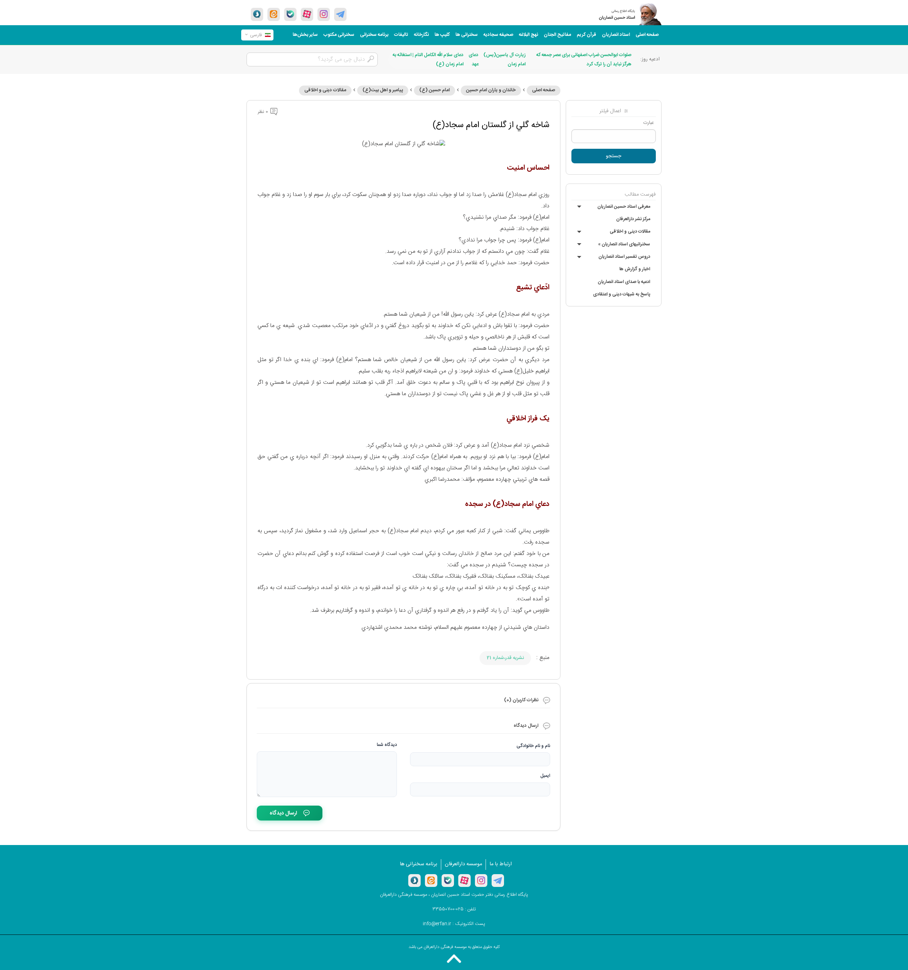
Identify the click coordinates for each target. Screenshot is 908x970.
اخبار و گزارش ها (634, 269)
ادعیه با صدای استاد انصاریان (624, 282)
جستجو (613, 156)
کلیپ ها (442, 35)
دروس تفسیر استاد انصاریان (624, 257)
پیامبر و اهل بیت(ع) (382, 90)
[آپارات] (307, 14)
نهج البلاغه (528, 35)
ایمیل (545, 776)
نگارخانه (421, 35)
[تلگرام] (340, 14)
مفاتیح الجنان (557, 35)
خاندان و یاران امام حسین (491, 90)
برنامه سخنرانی (374, 35)
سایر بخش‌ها (305, 35)
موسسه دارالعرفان (463, 864)
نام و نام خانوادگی (533, 746)
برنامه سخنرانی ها (418, 864)
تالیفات (401, 35)
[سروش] (257, 14)
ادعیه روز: (650, 59)
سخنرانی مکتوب (338, 35)
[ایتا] (273, 14)
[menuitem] (647, 35)
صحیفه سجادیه (498, 35)
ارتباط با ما (500, 864)
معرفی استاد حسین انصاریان (623, 207)
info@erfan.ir (437, 924)
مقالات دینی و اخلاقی (630, 231)
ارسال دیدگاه (283, 813)
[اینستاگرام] (481, 880)
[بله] (290, 14)
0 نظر (263, 112)
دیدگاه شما (387, 745)
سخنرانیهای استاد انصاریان (624, 244)
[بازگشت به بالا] (454, 958)
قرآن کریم (586, 35)
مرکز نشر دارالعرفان (633, 219)
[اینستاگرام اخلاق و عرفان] (323, 14)
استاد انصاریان (616, 35)
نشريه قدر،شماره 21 (505, 658)
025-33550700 (448, 909)
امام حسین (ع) (434, 90)
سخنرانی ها (466, 35)
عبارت (648, 123)
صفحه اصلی (647, 35)
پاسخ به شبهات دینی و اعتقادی (621, 294)
